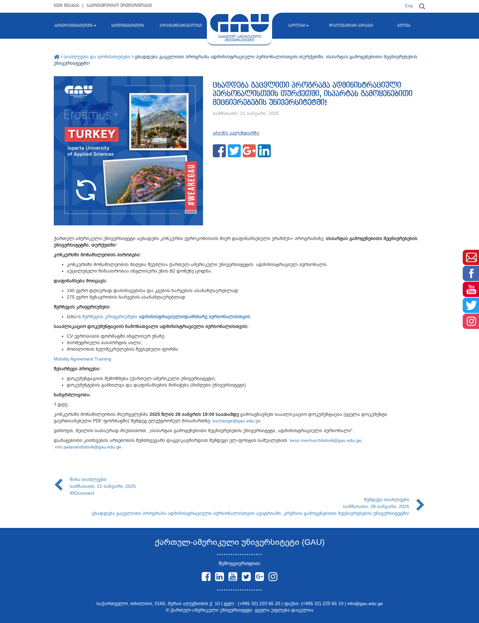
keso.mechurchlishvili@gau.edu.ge (325, 440)
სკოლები (296, 25)
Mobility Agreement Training (82, 358)
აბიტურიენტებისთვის (73, 25)
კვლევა (404, 25)
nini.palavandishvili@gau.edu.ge (88, 446)
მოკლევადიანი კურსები (351, 25)
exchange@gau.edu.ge (236, 420)
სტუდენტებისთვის (127, 25)
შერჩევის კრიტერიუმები (166, 316)
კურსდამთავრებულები (180, 25)
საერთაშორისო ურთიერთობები (119, 5)
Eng (409, 5)
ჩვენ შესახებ (66, 5)
